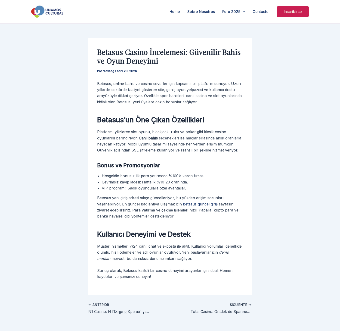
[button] (293, 11)
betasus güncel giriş (200, 204)
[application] (243, 11)
